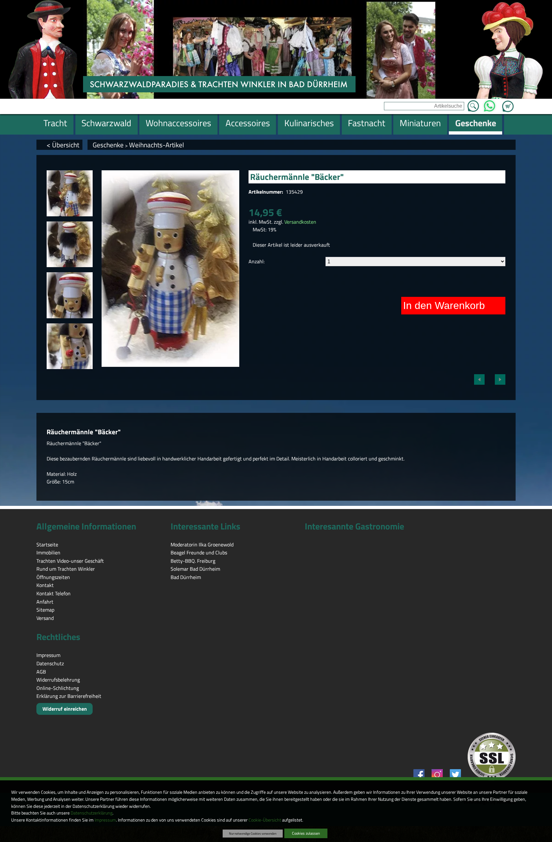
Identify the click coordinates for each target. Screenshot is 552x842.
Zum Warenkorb (508, 102)
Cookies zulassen (306, 833)
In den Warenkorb (444, 305)
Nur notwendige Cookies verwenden (252, 833)
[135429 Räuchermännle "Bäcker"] (70, 193)
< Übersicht (63, 145)
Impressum (105, 819)
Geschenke (108, 145)
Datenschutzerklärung (91, 812)
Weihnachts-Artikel (156, 145)
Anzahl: (256, 261)
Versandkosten (300, 222)
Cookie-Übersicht (265, 819)
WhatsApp (489, 104)
